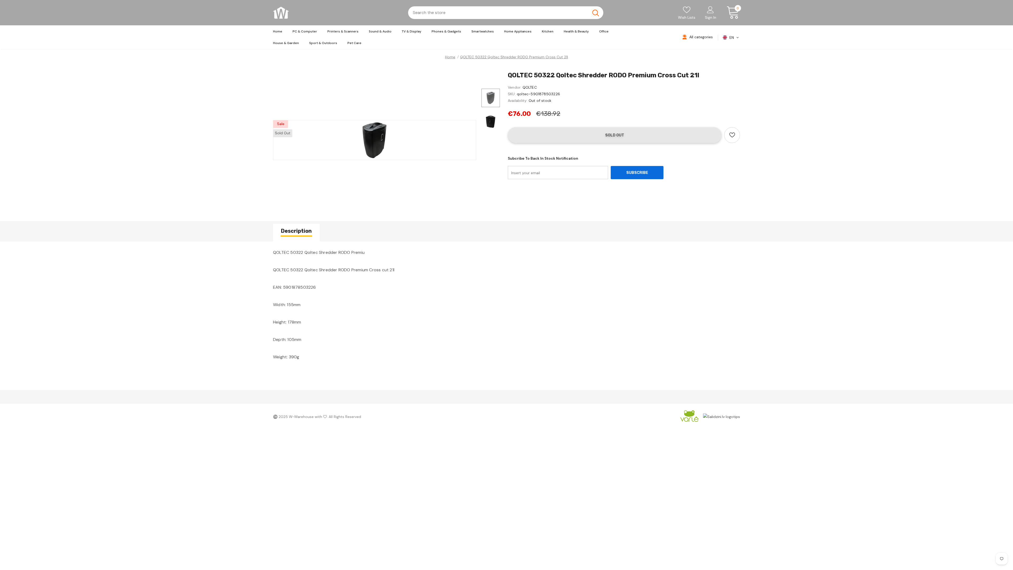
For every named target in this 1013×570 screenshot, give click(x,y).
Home (450, 57)
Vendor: (514, 87)
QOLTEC (530, 87)
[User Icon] (710, 9)
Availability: (518, 100)
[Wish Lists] (732, 135)
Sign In (710, 17)
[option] (374, 140)
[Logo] (281, 13)
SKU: (512, 94)
